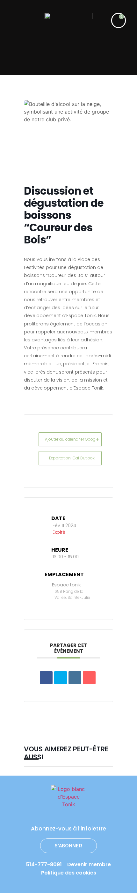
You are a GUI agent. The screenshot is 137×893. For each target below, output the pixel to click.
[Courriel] (89, 677)
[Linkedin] (74, 677)
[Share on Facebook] (46, 677)
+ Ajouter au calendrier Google (70, 439)
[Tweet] (60, 677)
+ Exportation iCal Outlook (70, 458)
